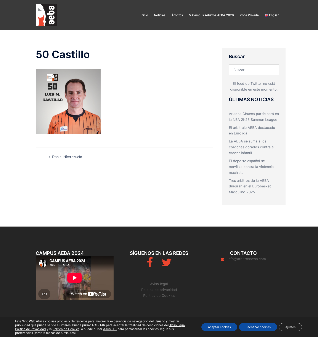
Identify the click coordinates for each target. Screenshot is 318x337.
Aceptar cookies (219, 327)
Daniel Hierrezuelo (67, 157)
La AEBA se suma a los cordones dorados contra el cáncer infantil (252, 147)
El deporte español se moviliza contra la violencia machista (251, 167)
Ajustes (290, 327)
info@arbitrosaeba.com (247, 259)
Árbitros (177, 15)
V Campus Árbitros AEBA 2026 (211, 15)
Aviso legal (159, 284)
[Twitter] (167, 265)
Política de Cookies (159, 295)
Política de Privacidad (30, 329)
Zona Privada (249, 15)
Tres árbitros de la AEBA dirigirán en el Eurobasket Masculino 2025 (250, 186)
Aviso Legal (177, 325)
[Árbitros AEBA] (46, 15)
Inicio (144, 15)
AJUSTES (110, 329)
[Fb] (150, 265)
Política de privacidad (159, 289)
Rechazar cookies (258, 327)
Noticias (159, 15)
